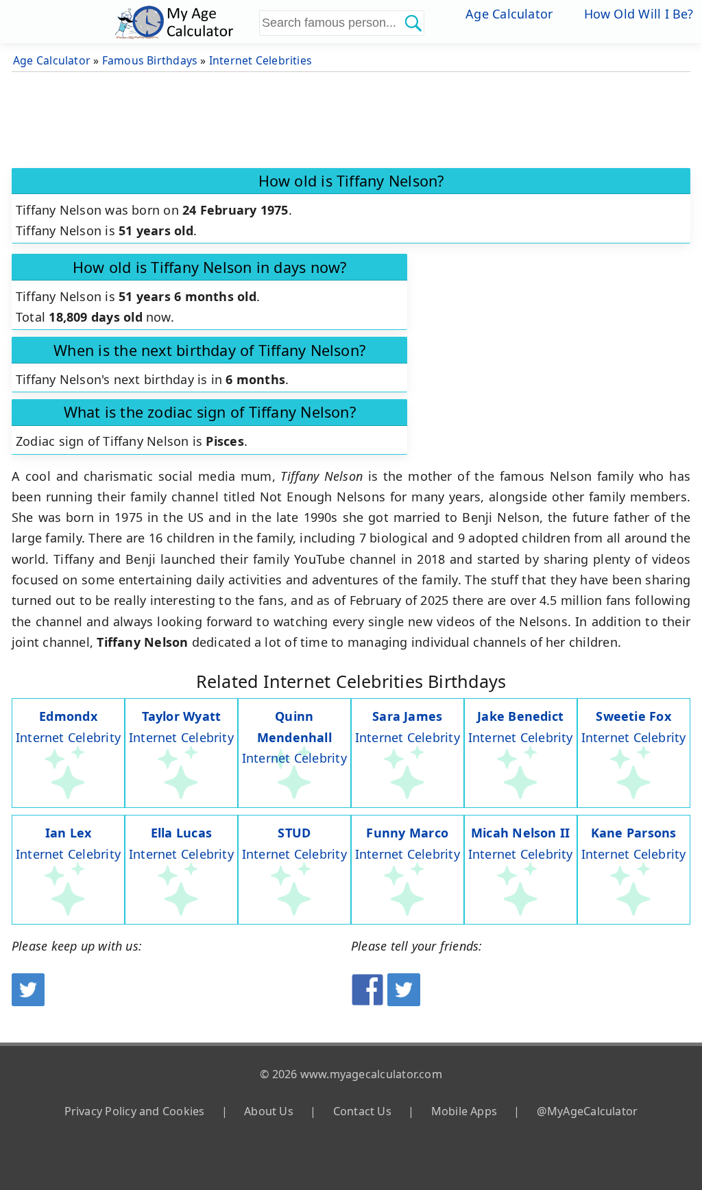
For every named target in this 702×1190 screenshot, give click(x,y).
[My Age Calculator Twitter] (28, 1001)
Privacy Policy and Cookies (134, 1111)
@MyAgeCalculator (587, 1111)
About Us (268, 1111)
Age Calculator (509, 13)
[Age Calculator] (185, 21)
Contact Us (362, 1111)
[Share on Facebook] (367, 1001)
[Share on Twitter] (403, 1001)
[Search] (412, 22)
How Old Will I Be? (639, 13)
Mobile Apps (464, 1111)
